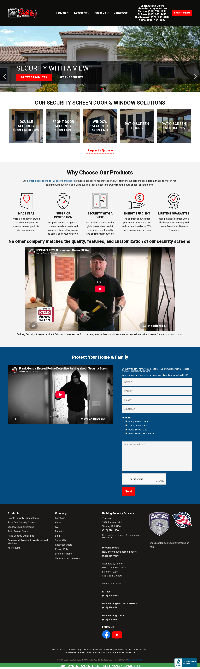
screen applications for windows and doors (51, 180)
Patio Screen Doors (18, 531)
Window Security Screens (21, 527)
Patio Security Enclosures (21, 535)
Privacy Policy (62, 549)
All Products (14, 547)
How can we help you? (135, 446)
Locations (82, 12)
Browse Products (34, 77)
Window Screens (137, 425)
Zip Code (129, 409)
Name (127, 382)
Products (62, 12)
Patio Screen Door (138, 429)
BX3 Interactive (135, 660)
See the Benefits (71, 77)
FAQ (57, 527)
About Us (102, 12)
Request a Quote (182, 13)
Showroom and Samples (67, 558)
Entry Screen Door (138, 421)
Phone (127, 391)
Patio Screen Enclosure (141, 433)
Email (127, 400)
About (58, 522)
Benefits (59, 531)
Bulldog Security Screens (22, 13)
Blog (57, 535)
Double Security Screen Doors (23, 518)
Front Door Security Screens (22, 522)
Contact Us (121, 12)
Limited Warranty (63, 553)
